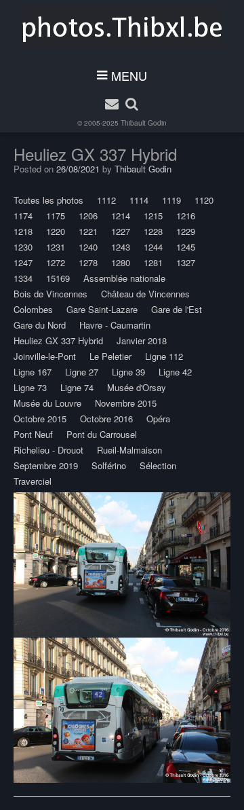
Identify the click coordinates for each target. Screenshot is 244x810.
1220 (55, 231)
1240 (88, 246)
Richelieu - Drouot (48, 449)
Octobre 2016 (106, 418)
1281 (153, 262)
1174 (23, 215)
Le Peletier (110, 356)
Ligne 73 (30, 387)
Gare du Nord (40, 324)
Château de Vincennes (145, 293)
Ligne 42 (175, 371)
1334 (23, 278)
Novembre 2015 (126, 403)
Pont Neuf (33, 434)
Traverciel (33, 481)
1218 (23, 231)
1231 (55, 246)
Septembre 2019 (46, 465)
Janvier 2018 (142, 340)
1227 (120, 231)
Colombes (33, 309)
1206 (88, 215)
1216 (185, 215)
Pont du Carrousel (101, 434)
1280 (120, 262)
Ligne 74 (77, 387)
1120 (204, 200)
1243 (120, 246)
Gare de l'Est (176, 309)
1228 (153, 231)
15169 (58, 278)
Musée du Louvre (47, 403)
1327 (185, 262)
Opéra (158, 418)
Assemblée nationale (124, 278)
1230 (23, 246)
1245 (185, 246)
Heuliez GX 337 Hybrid (58, 340)
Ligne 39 (128, 371)
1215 (153, 215)
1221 (88, 231)
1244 (153, 246)
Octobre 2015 (40, 418)
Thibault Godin (144, 123)
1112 (106, 200)
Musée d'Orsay (136, 387)
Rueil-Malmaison (129, 449)
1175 (55, 215)
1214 (120, 215)
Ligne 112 (164, 356)
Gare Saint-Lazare (102, 309)
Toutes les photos (48, 200)
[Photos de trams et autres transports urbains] (122, 28)
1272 (55, 262)
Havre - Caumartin (114, 324)
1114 (138, 200)
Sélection (158, 465)
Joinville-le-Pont (45, 356)
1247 (23, 262)
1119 (171, 200)
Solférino (109, 465)
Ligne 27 (81, 371)
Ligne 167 (33, 371)
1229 (185, 231)
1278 (88, 262)
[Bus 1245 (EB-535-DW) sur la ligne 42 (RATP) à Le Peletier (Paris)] (122, 565)
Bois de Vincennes (50, 293)
